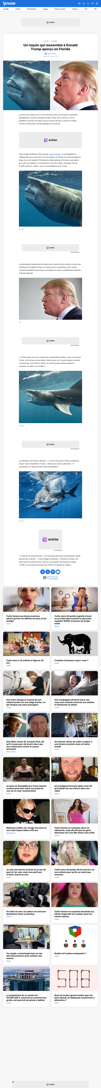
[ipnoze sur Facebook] (84, 3)
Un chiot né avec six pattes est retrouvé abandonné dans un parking (26, 912)
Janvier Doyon (52, 53)
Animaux (75, 9)
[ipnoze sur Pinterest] (92, 3)
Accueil (46, 41)
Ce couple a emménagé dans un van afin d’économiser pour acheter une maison (24, 955)
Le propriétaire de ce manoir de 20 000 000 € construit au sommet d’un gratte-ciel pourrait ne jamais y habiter (26, 997)
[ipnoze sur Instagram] (97, 3)
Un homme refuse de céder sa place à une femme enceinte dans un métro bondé (73, 744)
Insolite (8, 624)
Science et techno (60, 9)
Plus (95, 9)
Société (18, 9)
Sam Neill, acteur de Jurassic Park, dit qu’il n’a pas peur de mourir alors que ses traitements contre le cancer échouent (25, 745)
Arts (86, 9)
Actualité (6, 9)
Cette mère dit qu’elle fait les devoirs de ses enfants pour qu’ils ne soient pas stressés (74, 872)
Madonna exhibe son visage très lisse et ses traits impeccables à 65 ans (26, 829)
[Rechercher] (79, 3)
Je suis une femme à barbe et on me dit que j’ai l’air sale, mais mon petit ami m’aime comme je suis (26, 872)
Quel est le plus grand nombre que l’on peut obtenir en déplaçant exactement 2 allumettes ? (74, 997)
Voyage (45, 9)
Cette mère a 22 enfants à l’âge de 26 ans (24, 661)
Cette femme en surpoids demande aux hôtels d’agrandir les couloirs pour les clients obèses (74, 914)
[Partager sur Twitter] (47, 571)
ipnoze (9, 3)
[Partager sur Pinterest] (52, 571)
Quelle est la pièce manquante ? (70, 953)
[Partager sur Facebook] (42, 571)
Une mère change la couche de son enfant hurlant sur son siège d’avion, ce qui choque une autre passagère (25, 702)
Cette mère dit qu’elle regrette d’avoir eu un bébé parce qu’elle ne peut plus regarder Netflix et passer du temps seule (73, 620)
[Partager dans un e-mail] (58, 571)
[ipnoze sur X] (88, 3)
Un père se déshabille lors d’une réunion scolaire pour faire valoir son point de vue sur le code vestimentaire (26, 788)
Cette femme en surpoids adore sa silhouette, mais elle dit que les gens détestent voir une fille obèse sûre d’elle (74, 830)
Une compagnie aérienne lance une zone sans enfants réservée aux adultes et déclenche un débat (74, 702)
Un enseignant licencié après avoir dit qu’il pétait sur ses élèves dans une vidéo (73, 788)
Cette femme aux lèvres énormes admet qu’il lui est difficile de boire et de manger (26, 618)
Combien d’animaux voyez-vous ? (71, 660)
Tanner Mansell (55, 154)
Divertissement (31, 9)
